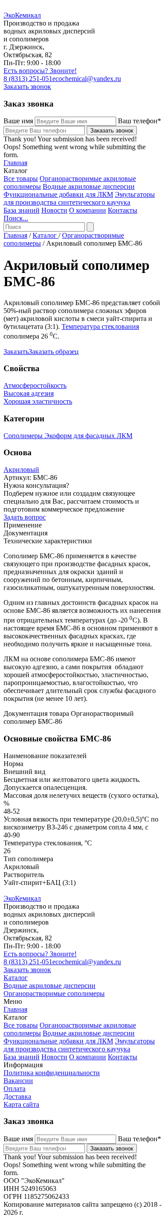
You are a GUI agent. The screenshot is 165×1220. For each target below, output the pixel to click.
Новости (54, 210)
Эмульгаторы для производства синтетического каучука (79, 198)
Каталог (46, 235)
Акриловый (21, 469)
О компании (87, 210)
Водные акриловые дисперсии (89, 186)
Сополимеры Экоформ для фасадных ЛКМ (68, 435)
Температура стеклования (100, 326)
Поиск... (16, 218)
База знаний (22, 210)
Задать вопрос (25, 517)
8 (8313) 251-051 (28, 78)
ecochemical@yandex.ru (86, 78)
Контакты (122, 210)
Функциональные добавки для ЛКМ (58, 194)
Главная (15, 162)
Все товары (21, 178)
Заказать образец (54, 351)
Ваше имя (18, 121)
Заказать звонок (27, 86)
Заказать (16, 351)
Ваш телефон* (139, 121)
